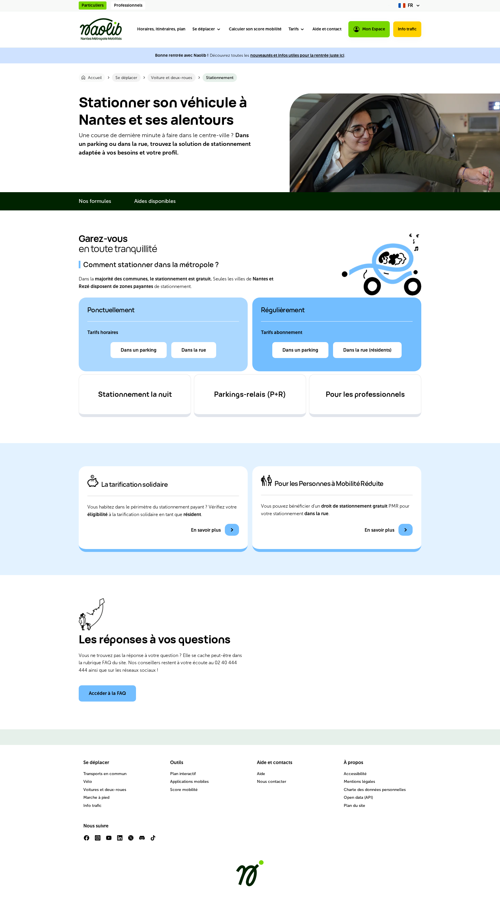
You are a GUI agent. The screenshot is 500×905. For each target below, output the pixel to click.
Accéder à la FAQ (107, 693)
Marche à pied (96, 797)
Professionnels (128, 5)
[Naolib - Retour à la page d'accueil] (101, 29)
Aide (261, 773)
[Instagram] (97, 840)
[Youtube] (109, 840)
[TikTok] (153, 840)
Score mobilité (184, 789)
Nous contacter (271, 781)
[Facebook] (86, 840)
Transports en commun (104, 773)
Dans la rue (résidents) (367, 350)
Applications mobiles (189, 781)
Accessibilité (355, 773)
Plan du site (354, 805)
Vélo (87, 781)
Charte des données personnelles (375, 789)
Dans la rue (193, 350)
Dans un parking (139, 350)
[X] (131, 840)
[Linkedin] (120, 840)
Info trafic (407, 29)
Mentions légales (359, 781)
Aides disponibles (155, 201)
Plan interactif (183, 773)
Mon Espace (373, 29)
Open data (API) (358, 797)
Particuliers (93, 5)
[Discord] (142, 840)
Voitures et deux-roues (104, 789)
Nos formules (95, 201)
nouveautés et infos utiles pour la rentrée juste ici (297, 55)
